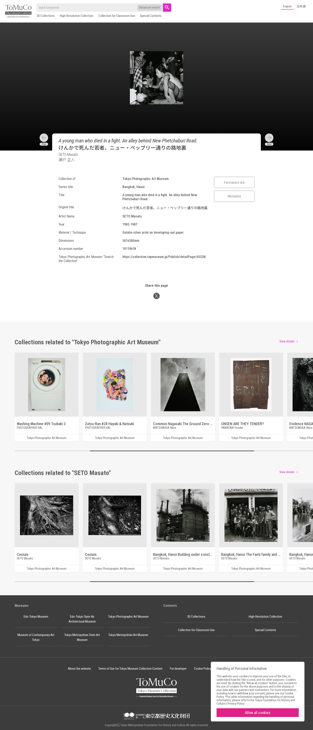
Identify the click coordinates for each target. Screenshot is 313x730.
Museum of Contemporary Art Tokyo (35, 637)
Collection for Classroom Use (116, 16)
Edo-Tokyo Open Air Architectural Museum (82, 619)
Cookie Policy (202, 669)
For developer (178, 669)
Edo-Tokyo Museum (36, 616)
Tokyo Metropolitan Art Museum (128, 635)
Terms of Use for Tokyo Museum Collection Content (130, 669)
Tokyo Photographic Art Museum (128, 616)
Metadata (234, 196)
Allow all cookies (257, 712)
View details (286, 341)
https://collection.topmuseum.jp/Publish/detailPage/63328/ (164, 257)
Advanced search (149, 7)
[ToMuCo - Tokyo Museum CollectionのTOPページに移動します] (18, 11)
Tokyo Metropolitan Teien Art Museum (82, 637)
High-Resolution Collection (76, 16)
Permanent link (234, 182)
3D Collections (46, 16)
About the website (79, 669)
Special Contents (150, 16)
